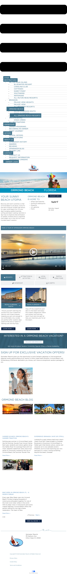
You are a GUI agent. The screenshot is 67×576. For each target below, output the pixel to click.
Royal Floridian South (25, 111)
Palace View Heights (24, 102)
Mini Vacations (16, 137)
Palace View (19, 104)
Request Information (19, 157)
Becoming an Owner (18, 129)
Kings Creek (20, 120)
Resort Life (14, 151)
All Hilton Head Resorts (26, 98)
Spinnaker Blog (16, 148)
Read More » (6, 455)
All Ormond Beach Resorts (27, 115)
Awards (12, 144)
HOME (6, 78)
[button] (33, 38)
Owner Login (11, 162)
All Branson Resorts (24, 107)
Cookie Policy (13, 561)
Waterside (19, 95)
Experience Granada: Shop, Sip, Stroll (49, 436)
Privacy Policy (13, 558)
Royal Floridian (21, 113)
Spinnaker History (18, 142)
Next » (38, 515)
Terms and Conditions (16, 565)
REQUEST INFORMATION (33, 342)
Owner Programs (17, 126)
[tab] (8, 277)
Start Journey (16, 131)
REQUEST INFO (55, 196)
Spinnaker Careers (18, 159)
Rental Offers (16, 135)
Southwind (19, 93)
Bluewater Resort (23, 84)
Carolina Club (21, 87)
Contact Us (14, 155)
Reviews (13, 146)
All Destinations (17, 122)
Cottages (18, 89)
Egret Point (20, 91)
